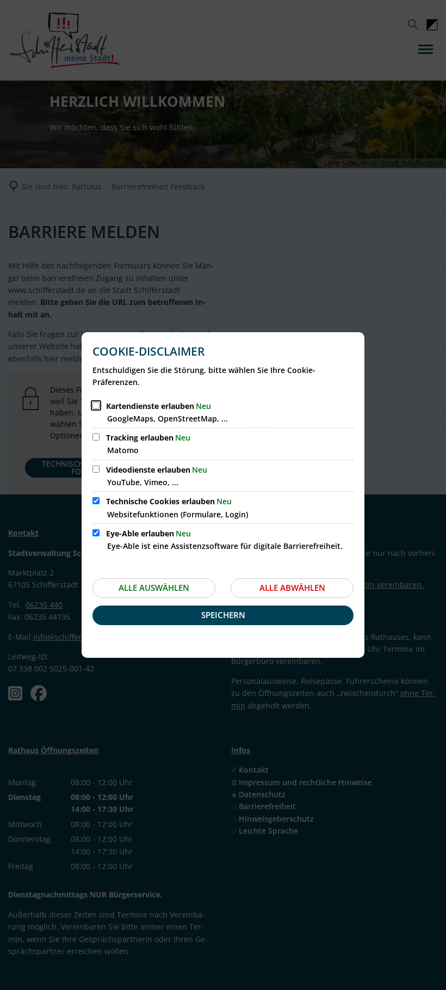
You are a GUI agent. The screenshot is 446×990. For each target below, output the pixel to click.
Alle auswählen (154, 587)
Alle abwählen (292, 587)
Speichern (223, 614)
